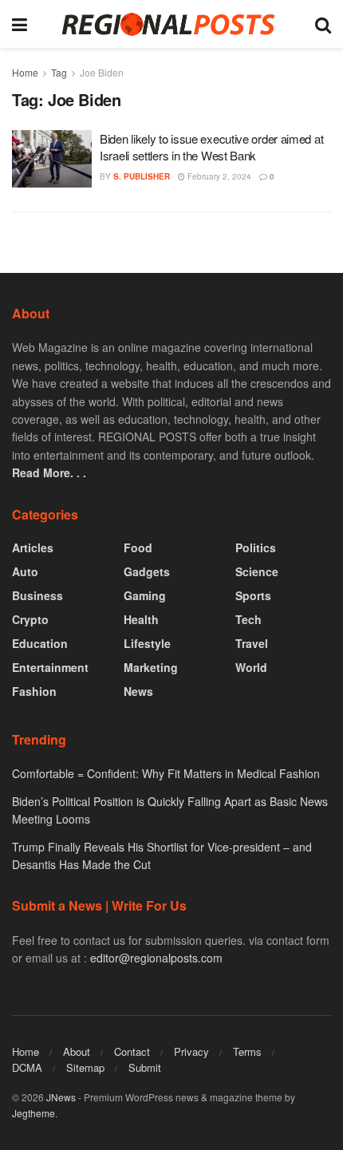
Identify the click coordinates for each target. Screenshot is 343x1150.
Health (141, 619)
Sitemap (85, 1067)
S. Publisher (141, 176)
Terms (247, 1051)
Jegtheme (33, 1113)
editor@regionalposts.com (156, 958)
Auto (25, 571)
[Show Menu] (19, 24)
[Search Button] (323, 24)
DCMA (27, 1067)
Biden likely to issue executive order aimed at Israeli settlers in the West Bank (211, 147)
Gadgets (147, 571)
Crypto (30, 619)
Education (40, 643)
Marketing (151, 667)
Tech (248, 619)
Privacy (191, 1051)
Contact (132, 1051)
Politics (255, 547)
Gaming (145, 595)
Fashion (34, 691)
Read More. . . (49, 472)
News (138, 691)
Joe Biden (102, 72)
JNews (61, 1097)
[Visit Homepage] (171, 24)
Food (138, 547)
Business (37, 595)
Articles (32, 547)
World (251, 667)
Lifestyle (147, 643)
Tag (59, 72)
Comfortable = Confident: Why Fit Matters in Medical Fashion (166, 773)
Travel (251, 643)
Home (25, 72)
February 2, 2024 (218, 176)
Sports (253, 595)
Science (256, 571)
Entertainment (50, 667)
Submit (144, 1067)
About (76, 1051)
